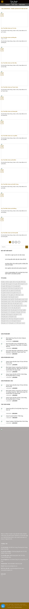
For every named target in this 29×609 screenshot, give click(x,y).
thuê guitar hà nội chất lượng (7, 318)
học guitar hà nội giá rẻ (5, 292)
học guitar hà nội (4, 290)
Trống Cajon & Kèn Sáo (16, 605)
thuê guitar (13, 312)
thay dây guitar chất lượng (6, 303)
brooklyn (3, 281)
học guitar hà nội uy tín (16, 292)
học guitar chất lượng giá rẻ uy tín (20, 283)
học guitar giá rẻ (17, 286)
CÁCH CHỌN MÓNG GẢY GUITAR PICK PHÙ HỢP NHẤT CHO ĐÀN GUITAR (16, 273)
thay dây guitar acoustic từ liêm (7, 301)
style (22, 294)
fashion (7, 281)
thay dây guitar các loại (6, 307)
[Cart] (27, 1)
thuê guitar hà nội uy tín (6, 320)
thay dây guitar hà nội (5, 310)
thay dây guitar (4, 296)
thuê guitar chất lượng (20, 312)
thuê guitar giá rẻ (4, 316)
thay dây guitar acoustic (13, 296)
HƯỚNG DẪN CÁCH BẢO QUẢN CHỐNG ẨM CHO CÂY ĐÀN (16, 264)
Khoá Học (11, 604)
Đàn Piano (16, 604)
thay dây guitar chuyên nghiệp (21, 301)
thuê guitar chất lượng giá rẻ (7, 314)
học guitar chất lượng (21, 281)
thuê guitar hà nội (12, 316)
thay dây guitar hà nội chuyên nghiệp (18, 310)
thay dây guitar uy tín (5, 312)
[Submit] (26, 247)
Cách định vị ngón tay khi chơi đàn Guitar (15, 254)
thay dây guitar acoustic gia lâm (7, 299)
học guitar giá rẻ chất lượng (6, 288)
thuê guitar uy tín (4, 323)
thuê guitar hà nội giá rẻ (18, 318)
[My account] (25, 1)
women (23, 323)
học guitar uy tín (4, 294)
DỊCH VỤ (25, 605)
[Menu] (2, 2)
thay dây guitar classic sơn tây (20, 305)
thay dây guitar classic (17, 303)
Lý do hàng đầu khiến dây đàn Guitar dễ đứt (15, 259)
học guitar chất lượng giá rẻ (6, 283)
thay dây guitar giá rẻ (16, 307)
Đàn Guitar (22, 604)
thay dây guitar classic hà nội (7, 305)
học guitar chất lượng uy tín (6, 286)
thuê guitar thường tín (16, 320)
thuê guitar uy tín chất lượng (15, 323)
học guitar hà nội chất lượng (14, 290)
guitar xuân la (12, 281)
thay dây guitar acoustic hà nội (21, 299)
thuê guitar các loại (17, 314)
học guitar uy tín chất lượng (14, 294)
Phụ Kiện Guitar (6, 605)
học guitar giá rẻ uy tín (18, 288)
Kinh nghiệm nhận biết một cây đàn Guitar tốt (16, 268)
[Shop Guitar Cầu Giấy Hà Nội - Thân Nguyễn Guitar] (13, 2)
